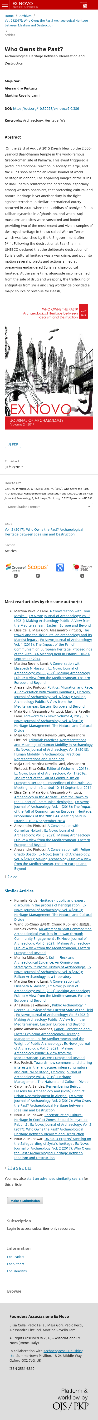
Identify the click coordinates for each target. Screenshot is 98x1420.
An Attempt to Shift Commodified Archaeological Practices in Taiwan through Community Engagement (53, 934)
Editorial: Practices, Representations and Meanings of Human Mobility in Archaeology (53, 742)
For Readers (15, 1257)
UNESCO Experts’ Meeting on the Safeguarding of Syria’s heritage (52, 1141)
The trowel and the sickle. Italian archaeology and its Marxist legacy (53, 635)
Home (9, 16)
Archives (25, 16)
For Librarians (17, 1271)
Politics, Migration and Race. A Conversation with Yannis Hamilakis (53, 689)
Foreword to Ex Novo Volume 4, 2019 (53, 716)
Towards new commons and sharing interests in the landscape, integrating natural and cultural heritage (53, 1067)
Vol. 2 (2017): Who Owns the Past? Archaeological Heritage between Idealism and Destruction (46, 22)
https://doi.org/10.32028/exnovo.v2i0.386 (46, 108)
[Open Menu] (5, 5)
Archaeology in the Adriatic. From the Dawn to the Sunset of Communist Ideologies (51, 799)
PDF (14, 444)
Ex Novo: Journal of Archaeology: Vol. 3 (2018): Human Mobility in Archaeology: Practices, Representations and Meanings (51, 754)
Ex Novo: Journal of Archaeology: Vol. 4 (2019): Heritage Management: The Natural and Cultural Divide (53, 723)
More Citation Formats (24, 507)
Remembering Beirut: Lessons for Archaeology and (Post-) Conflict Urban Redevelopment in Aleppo (49, 1091)
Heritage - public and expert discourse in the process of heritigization (49, 902)
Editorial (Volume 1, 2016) (68, 768)
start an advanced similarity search (55, 1178)
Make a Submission (25, 1201)
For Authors (15, 1264)
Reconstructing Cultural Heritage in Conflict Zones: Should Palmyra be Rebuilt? (51, 1120)
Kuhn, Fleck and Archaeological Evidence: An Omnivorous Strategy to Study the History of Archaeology (50, 962)
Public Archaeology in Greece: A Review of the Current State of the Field (53, 1007)
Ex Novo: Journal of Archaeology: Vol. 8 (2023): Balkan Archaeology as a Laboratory (52, 972)
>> (15, 876)
